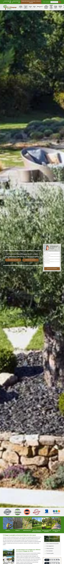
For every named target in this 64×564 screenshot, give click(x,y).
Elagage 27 (30, 7)
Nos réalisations (13, 260)
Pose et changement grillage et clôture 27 (46, 7)
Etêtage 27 (34, 7)
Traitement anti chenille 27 (26, 7)
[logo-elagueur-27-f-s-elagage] (10, 7)
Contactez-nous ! (30, 260)
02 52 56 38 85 (7, 2)
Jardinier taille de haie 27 (55, 7)
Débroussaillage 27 (39, 7)
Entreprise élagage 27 (60, 7)
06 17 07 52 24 (16, 2)
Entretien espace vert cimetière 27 (51, 7)
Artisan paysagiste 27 (20, 7)
